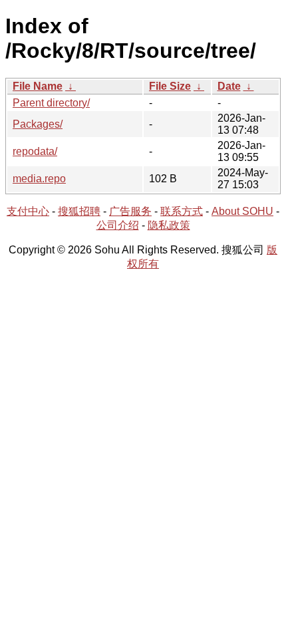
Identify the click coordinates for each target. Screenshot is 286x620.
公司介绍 (117, 225)
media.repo (39, 178)
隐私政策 (169, 225)
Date (229, 86)
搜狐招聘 (79, 211)
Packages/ (38, 124)
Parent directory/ (51, 102)
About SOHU (242, 211)
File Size (170, 86)
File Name (38, 86)
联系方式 (181, 211)
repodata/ (35, 151)
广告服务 (130, 211)
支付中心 (28, 211)
